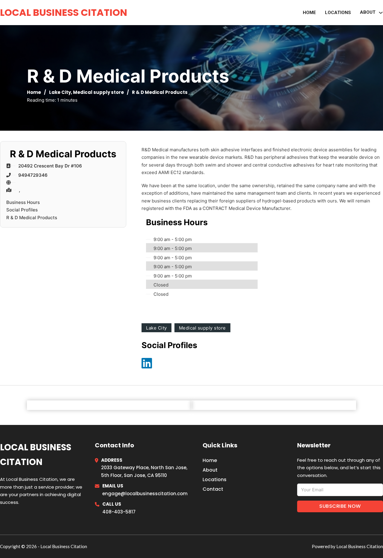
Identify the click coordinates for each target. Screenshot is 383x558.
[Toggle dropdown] (381, 12)
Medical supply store (98, 92)
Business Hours (23, 202)
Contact (213, 489)
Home (309, 12)
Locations (338, 12)
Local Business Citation (63, 12)
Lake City (60, 92)
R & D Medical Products (31, 217)
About (210, 469)
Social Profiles (22, 210)
